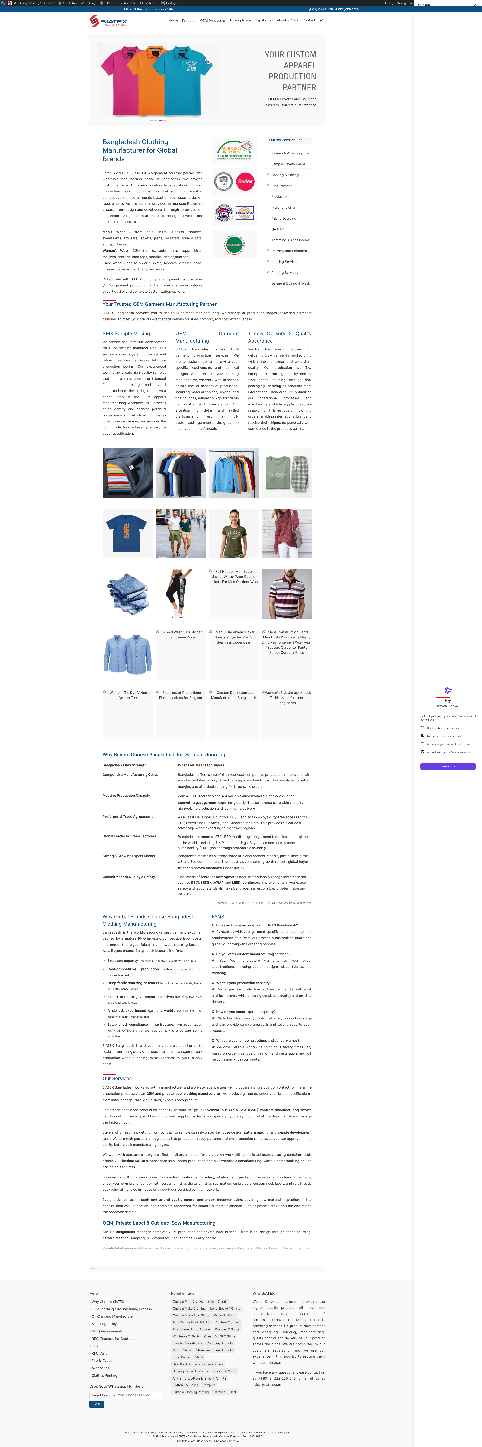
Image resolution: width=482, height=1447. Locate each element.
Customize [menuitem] (49, 3)
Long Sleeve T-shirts (225, 1308)
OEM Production (213, 21)
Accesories (100, 1368)
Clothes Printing (104, 1376)
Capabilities (264, 20)
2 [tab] (155, 120)
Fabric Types (102, 1361)
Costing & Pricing (285, 175)
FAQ (95, 1346)
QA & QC (278, 229)
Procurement (281, 186)
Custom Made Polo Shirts (191, 1315)
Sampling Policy (104, 1324)
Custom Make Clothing (189, 1308)
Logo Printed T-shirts (188, 1357)
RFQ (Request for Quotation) (115, 1339)
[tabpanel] (158, 80)
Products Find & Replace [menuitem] (121, 3)
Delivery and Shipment (289, 251)
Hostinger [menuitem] (172, 3)
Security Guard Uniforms (190, 1371)
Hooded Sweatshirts (187, 1343)
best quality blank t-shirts (192, 1322)
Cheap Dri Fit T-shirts (219, 1336)
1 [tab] (151, 120)
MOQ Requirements (107, 1331)
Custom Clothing (228, 1322)
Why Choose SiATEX (108, 1302)
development (314, 1326)
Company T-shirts (220, 1343)
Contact (308, 20)
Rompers (209, 1385)
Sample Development (288, 164)
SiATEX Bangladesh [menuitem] (24, 3)
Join (96, 1404)
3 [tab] (160, 120)
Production (280, 197)
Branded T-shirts (227, 1329)
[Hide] (475, 4)
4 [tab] (164, 120)
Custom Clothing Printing (191, 1392)
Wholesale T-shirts (186, 1336)
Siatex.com (273, 1301)
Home (173, 20)
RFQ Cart (99, 1353)
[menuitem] (3, 3)
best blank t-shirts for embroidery (198, 1364)
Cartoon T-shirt (225, 1392)
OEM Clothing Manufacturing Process (122, 1309)
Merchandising (283, 207)
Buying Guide (240, 20)
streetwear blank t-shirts (214, 1350)
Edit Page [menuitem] (91, 3)
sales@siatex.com (348, 9)
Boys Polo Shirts (224, 1371)
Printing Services (284, 273)
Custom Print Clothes (188, 1301)
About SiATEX (288, 20)
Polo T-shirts (182, 1350)
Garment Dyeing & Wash (290, 283)
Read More (114, 1259)
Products (189, 21)
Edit (92, 1269)
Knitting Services (284, 262)
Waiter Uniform (225, 1315)
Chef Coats (218, 1301)
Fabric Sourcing (283, 218)
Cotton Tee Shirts (185, 1385)
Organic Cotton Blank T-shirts (199, 1378)
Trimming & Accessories (290, 240)
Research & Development (291, 153)
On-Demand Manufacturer (113, 1316)
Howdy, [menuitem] (393, 3)
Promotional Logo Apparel (191, 1329)
